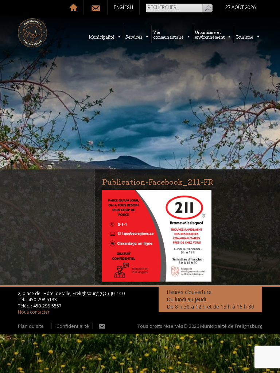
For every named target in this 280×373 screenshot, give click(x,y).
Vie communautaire (168, 34)
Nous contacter (34, 312)
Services (133, 36)
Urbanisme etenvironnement (210, 34)
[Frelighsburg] (32, 32)
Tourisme (244, 36)
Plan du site (31, 326)
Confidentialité (73, 326)
